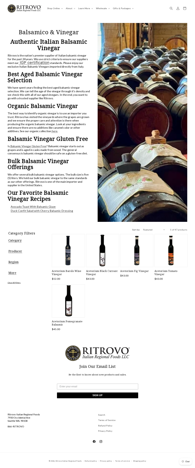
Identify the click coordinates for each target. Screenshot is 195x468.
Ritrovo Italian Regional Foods (69, 461)
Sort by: (136, 229)
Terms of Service (107, 420)
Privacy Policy (105, 431)
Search (101, 414)
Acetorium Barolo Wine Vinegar (66, 272)
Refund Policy (105, 425)
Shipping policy (139, 461)
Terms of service (122, 461)
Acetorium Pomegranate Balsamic (67, 323)
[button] (54, 8)
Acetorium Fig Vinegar (134, 271)
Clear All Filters (14, 283)
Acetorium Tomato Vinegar (166, 272)
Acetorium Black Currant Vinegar (102, 272)
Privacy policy (106, 461)
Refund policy (91, 461)
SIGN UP (97, 395)
